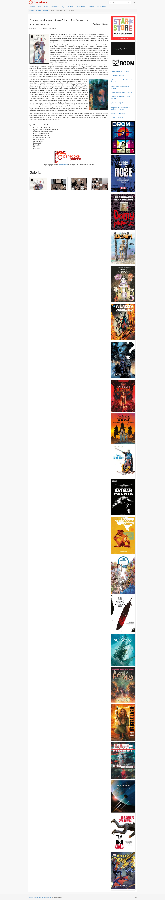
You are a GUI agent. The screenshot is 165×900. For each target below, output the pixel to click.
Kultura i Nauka (101, 7)
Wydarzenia (55, 7)
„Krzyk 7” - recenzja (117, 117)
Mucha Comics (63, 165)
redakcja (30, 897)
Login (135, 2)
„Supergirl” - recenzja (117, 76)
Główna (32, 10)
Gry (63, 7)
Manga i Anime (80, 7)
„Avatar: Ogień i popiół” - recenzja (121, 92)
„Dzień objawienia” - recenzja (120, 71)
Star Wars (70, 7)
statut (36, 897)
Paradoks (91, 7)
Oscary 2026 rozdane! (118, 113)
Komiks (46, 7)
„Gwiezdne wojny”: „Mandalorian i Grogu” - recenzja (121, 81)
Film (39, 7)
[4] (99, 183)
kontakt (49, 897)
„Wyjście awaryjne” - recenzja (120, 103)
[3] (79, 183)
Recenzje (45, 10)
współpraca (42, 897)
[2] (59, 183)
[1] (38, 183)
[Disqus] (69, 220)
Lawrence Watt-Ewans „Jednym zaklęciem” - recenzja (120, 108)
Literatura (32, 7)
